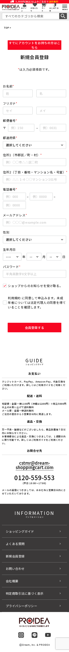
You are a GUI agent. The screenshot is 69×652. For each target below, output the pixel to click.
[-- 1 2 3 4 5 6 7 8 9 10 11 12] (34, 256)
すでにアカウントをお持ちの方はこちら (34, 45)
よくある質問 (15, 543)
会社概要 (12, 581)
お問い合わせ (15, 568)
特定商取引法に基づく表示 (25, 593)
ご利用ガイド (38, 439)
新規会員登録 (15, 556)
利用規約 (14, 298)
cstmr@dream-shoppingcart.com (34, 465)
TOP (6, 27)
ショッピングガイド (20, 531)
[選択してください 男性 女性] (34, 239)
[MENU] (64, 6)
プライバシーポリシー (21, 605)
